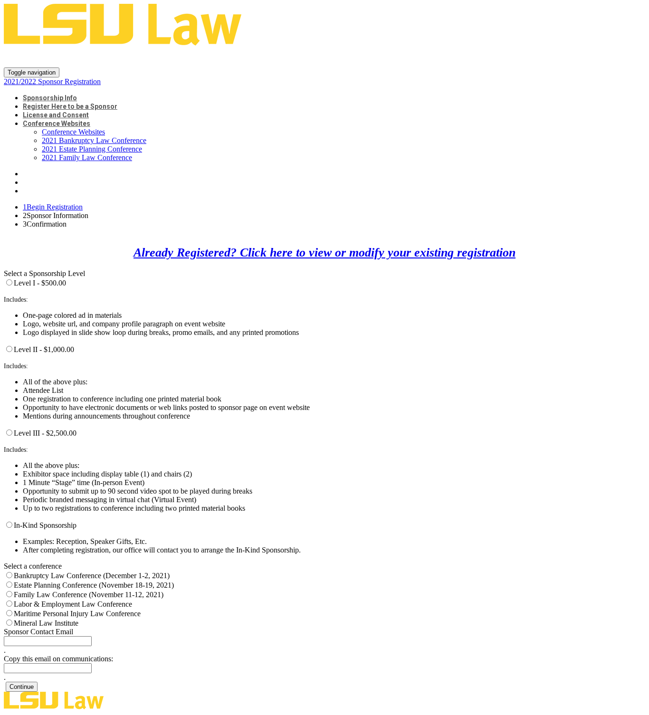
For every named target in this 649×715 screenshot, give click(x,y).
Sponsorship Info (50, 98)
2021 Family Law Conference (87, 157)
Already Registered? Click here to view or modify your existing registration (324, 252)
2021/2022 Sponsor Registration (107, 57)
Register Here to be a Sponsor (70, 106)
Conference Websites (56, 123)
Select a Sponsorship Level (44, 273)
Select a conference (33, 566)
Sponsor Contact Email (38, 632)
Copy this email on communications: (58, 659)
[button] (22, 687)
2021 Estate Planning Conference (92, 149)
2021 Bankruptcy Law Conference (94, 140)
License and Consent (56, 115)
